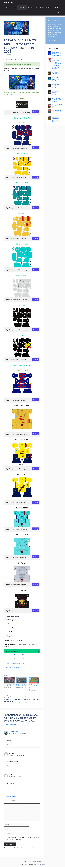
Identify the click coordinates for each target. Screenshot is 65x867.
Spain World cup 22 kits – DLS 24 (56, 79)
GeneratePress (40, 864)
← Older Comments (10, 725)
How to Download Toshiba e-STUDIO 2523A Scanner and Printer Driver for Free (57, 64)
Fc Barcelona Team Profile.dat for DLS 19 (34, 685)
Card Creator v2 (32, 8)
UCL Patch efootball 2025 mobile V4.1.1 (56, 53)
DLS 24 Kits (22, 8)
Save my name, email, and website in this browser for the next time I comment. (22, 838)
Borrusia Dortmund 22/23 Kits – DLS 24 (57, 119)
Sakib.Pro (8, 2)
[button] (59, 13)
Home (7, 8)
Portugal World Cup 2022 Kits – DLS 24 (57, 86)
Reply (7, 744)
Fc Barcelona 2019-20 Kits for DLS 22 (21, 685)
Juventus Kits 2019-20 (12, 667)
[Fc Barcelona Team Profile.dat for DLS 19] (34, 680)
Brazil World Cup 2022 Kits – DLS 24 (57, 99)
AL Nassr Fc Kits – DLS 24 (57, 73)
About (14, 8)
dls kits (7, 697)
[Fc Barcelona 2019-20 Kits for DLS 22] (21, 680)
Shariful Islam (13, 732)
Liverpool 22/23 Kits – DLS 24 (57, 105)
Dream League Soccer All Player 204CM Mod (17, 703)
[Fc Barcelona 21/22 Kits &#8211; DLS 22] (9, 680)
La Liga (28, 696)
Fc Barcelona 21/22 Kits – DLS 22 (9, 685)
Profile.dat (49, 8)
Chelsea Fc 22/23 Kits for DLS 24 (56, 92)
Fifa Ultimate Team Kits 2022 (14, 655)
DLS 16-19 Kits (15, 696)
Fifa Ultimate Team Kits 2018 (14, 663)
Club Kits (8, 696)
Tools (41, 8)
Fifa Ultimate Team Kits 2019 (14, 659)
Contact (57, 8)
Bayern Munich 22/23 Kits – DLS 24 (57, 111)
